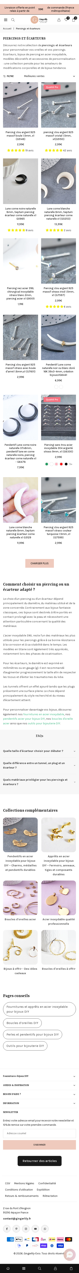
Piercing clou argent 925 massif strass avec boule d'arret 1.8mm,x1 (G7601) (20, 368)
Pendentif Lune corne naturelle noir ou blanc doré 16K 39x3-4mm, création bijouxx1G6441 (58, 369)
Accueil (7, 28)
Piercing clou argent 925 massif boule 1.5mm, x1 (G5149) (20, 136)
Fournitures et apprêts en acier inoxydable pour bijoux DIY (37, 1009)
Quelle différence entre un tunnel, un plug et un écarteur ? (34, 765)
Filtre (10, 76)
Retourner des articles (39, 1161)
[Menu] (23, 1268)
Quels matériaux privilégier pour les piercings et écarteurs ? (35, 782)
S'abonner (39, 1144)
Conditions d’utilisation (19, 1189)
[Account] (59, 19)
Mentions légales (24, 1183)
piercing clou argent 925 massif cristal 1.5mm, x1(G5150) (58, 136)
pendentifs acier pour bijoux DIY (24, 718)
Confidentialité (47, 1183)
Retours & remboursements (22, 1195)
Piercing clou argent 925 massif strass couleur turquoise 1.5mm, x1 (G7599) (58, 532)
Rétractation (50, 1195)
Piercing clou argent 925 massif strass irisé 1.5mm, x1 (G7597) (58, 292)
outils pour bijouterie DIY (44, 723)
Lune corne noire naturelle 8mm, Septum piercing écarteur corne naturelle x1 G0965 (20, 213)
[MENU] (5, 19)
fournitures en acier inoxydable (43, 714)
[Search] (13, 19)
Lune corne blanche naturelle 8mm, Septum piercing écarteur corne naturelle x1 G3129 (20, 532)
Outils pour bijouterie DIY (25, 1046)
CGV (7, 1183)
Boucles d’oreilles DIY (22, 1023)
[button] (70, 1255)
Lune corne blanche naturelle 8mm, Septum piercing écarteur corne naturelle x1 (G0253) (58, 213)
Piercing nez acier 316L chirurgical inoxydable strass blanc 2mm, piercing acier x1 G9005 (20, 293)
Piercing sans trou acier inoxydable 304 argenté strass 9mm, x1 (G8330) (58, 448)
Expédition (43, 1189)
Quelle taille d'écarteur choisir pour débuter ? (33, 751)
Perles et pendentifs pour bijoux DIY (32, 1034)
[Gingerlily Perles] (40, 19)
